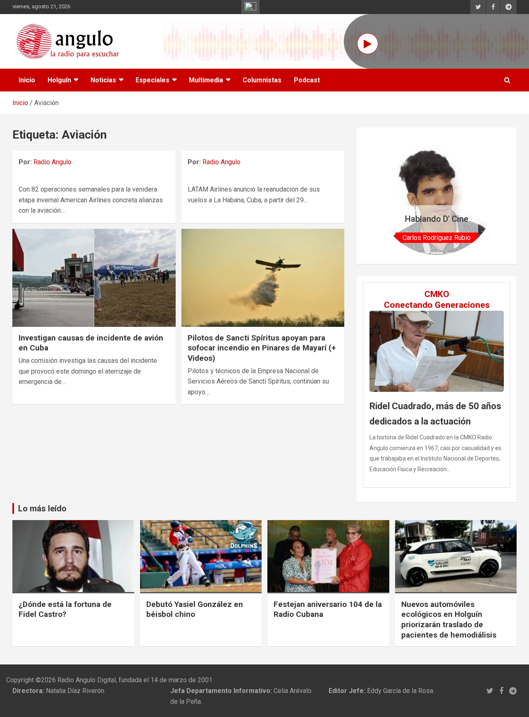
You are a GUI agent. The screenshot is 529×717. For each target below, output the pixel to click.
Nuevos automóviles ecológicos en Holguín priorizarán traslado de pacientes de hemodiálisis (448, 619)
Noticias (103, 80)
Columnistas (262, 80)
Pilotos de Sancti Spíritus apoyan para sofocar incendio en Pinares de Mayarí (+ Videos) (262, 348)
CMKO (436, 294)
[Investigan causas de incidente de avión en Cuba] (94, 277)
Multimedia (206, 80)
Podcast (307, 80)
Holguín (59, 80)
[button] (387, 196)
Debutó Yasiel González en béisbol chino (194, 609)
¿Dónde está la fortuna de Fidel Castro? (65, 609)
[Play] (367, 43)
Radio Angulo (52, 162)
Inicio (27, 80)
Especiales (152, 80)
